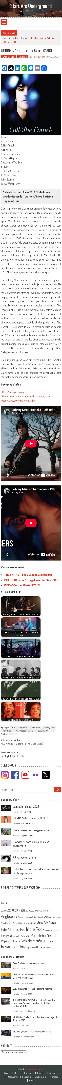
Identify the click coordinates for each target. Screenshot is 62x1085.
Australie (21, 917)
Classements (40, 1077)
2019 (28, 910)
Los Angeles (15, 936)
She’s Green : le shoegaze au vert (32, 830)
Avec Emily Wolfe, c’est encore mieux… (30, 963)
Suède (34, 947)
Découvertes (12, 1077)
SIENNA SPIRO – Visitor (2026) (30, 818)
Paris (34, 935)
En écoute (26, 1077)
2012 (6, 911)
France (52, 922)
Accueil (7, 1073)
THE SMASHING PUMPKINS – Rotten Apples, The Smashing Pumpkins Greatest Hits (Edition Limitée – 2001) (34, 1003)
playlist (55, 936)
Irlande (55, 930)
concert (49, 916)
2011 (2, 911)
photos (42, 936)
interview (48, 930)
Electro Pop (21, 922)
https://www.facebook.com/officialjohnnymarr (25, 396)
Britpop (34, 917)
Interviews (53, 1073)
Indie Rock (35, 727)
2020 (32, 910)
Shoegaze (27, 947)
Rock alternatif (30, 941)
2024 (48, 911)
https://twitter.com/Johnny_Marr (18, 400)
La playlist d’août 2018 (12, 756)
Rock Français (47, 941)
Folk (46, 922)
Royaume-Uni (42, 730)
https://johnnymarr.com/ (14, 392)
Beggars (29, 917)
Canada (40, 917)
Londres (6, 936)
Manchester (7, 730)
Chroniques (21, 38)
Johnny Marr (49, 727)
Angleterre (23, 727)
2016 (11, 910)
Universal (40, 947)
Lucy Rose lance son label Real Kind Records (32, 988)
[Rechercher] (57, 789)
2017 (17, 910)
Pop (3, 941)
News (16, 1073)
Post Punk (10, 941)
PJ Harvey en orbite (24, 857)
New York (25, 936)
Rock (17, 941)
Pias (49, 935)
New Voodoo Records (24, 730)
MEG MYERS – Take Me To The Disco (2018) (22, 744)
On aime (23, 56)
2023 (44, 911)
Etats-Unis (35, 922)
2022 (40, 911)
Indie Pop (19, 929)
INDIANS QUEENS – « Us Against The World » (33, 1031)
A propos (54, 1077)
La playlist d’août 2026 (26, 806)
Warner (14, 734)
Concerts (41, 1073)
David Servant (38, 56)
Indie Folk (6, 930)
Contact (32, 1080)
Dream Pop (11, 923)
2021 (36, 911)
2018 (13, 727)
